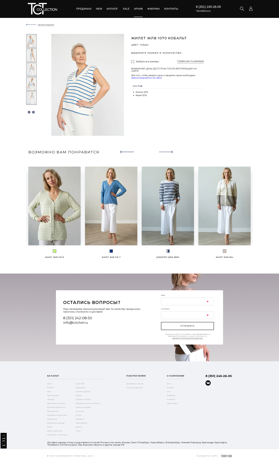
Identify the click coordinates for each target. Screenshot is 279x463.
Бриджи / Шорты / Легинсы (88, 403)
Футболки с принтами (57, 435)
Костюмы (80, 411)
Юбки (50, 427)
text (42, 9)
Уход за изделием (134, 387)
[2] (224, 251)
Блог (169, 384)
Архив (138, 8)
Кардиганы (52, 419)
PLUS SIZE (80, 384)
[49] (168, 251)
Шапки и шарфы (83, 407)
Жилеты (51, 399)
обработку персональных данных (187, 338)
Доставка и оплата (134, 384)
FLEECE (50, 387)
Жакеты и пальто (83, 399)
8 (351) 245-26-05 (208, 7)
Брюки (79, 427)
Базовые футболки (56, 407)
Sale (126, 8)
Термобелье (81, 423)
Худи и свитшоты (54, 431)
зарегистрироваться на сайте (146, 78)
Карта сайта (172, 403)
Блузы (79, 415)
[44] (54, 251)
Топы (78, 431)
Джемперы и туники (56, 403)
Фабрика (153, 8)
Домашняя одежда (56, 423)
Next (33, 112)
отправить (187, 326)
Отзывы (170, 387)
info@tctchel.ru (75, 323)
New (99, 8)
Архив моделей (83, 391)
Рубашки (80, 419)
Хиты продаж (53, 395)
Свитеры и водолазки (57, 415)
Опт (168, 391)
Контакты (171, 8)
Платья (79, 395)
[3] (111, 251)
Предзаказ (83, 8)
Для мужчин (52, 411)
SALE (49, 384)
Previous (29, 112)
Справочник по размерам (190, 61)
